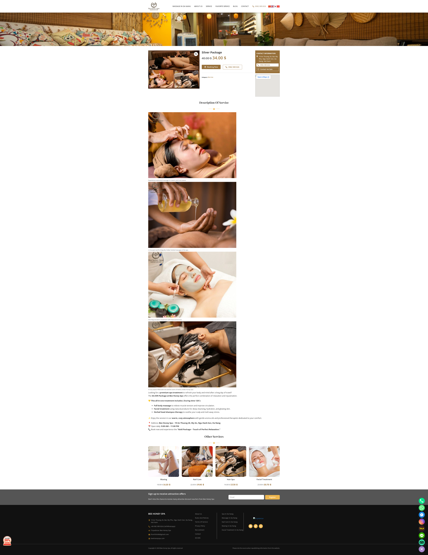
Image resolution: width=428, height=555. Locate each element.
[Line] (422, 535)
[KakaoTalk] (422, 529)
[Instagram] (261, 526)
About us (198, 6)
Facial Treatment (264, 479)
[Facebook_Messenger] (422, 515)
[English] (272, 6)
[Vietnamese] (278, 6)
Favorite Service (222, 6)
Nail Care (197, 479)
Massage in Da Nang (182, 6)
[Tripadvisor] (422, 542)
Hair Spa (231, 479)
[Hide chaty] (422, 549)
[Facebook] (251, 526)
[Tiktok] (256, 526)
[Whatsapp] (422, 508)
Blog (235, 6)
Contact (245, 6)
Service (209, 6)
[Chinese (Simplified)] (269, 6)
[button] (196, 54)
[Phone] (422, 501)
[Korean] (275, 6)
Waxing (163, 479)
